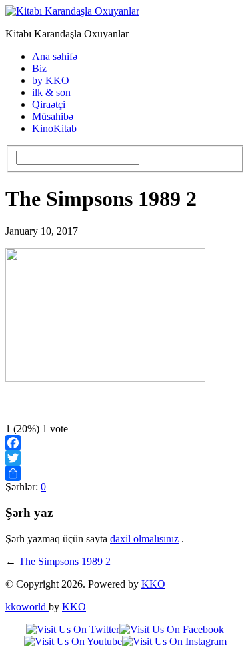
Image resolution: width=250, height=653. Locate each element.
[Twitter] (125, 458)
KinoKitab (54, 128)
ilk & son (51, 92)
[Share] (125, 473)
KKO (153, 584)
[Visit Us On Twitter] (72, 629)
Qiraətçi (48, 104)
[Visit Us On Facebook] (171, 629)
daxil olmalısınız (144, 538)
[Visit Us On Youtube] (73, 641)
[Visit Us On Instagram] (174, 641)
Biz (39, 68)
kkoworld (27, 606)
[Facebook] (125, 442)
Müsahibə (52, 116)
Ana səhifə (54, 56)
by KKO (50, 80)
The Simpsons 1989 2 (65, 561)
